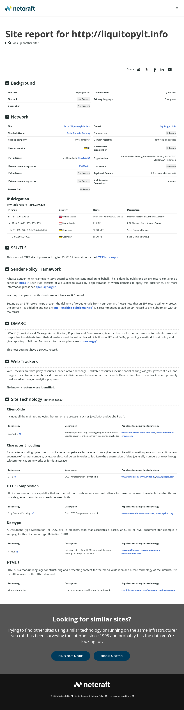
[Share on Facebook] (155, 69)
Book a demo (112, 656)
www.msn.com (147, 432)
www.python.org (164, 513)
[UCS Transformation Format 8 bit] (15, 476)
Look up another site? (24, 43)
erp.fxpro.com (150, 590)
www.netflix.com (130, 550)
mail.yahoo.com (167, 590)
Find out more (70, 656)
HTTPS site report (108, 257)
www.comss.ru (147, 513)
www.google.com (165, 476)
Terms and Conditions (120, 695)
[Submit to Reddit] (138, 69)
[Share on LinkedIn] (162, 69)
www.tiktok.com (130, 476)
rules (22, 282)
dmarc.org (87, 341)
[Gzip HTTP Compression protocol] (32, 513)
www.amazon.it (129, 513)
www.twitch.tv (147, 476)
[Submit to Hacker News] (169, 69)
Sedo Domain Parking (78, 133)
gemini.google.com (131, 590)
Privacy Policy (97, 695)
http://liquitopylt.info (76, 126)
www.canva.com (130, 432)
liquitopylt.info (168, 126)
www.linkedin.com (131, 553)
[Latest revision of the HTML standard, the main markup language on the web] (17, 551)
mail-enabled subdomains (72, 307)
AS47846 (83, 166)
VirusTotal (83, 158)
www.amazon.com (150, 550)
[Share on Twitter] (147, 69)
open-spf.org (44, 287)
